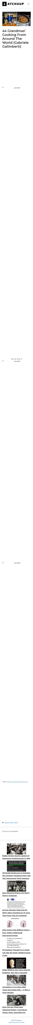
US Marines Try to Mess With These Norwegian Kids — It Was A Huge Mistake (16, 990)
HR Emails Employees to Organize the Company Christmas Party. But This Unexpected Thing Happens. (16, 875)
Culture (7, 823)
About (10, 1022)
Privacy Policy (16, 1022)
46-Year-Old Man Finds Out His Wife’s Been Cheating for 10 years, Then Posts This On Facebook (16, 913)
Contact (22, 1022)
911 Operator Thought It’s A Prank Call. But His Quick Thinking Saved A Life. (16, 952)
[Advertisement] (16, 68)
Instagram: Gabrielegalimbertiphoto (17, 782)
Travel (16, 823)
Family (11, 823)
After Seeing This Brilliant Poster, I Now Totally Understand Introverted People (16, 932)
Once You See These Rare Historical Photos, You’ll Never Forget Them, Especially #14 (14, 1009)
